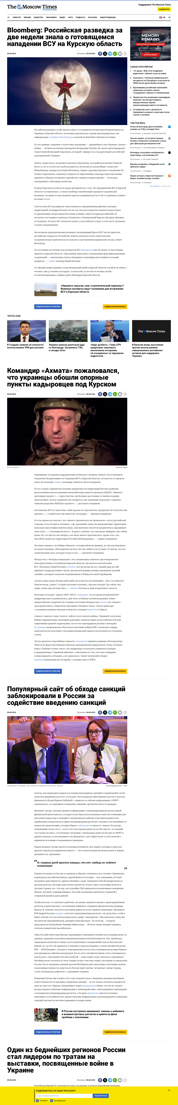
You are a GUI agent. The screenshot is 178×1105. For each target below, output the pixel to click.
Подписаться (89, 567)
